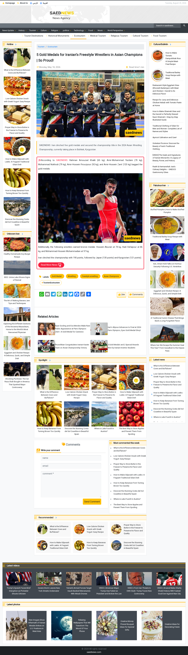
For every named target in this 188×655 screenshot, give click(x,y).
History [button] (22, 30)
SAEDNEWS (61, 160)
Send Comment (92, 501)
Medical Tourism (98, 36)
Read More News (49, 265)
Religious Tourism (119, 36)
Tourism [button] (32, 30)
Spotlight (43, 360)
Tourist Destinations (33, 36)
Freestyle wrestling (90, 276)
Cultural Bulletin (161, 44)
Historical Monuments (58, 36)
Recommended (46, 517)
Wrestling (72, 276)
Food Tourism (160, 36)
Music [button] (100, 30)
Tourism (41, 47)
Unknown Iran (14, 234)
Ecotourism (79, 36)
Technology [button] (79, 30)
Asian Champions (112, 276)
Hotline (10, 44)
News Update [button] (8, 30)
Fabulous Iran (160, 185)
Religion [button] (55, 30)
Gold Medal (57, 276)
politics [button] (66, 30)
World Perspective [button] (115, 30)
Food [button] (90, 30)
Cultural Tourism (140, 36)
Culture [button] (44, 30)
